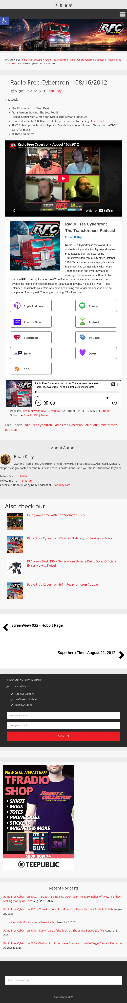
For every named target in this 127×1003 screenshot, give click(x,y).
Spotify (93, 306)
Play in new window (34, 411)
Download (55, 411)
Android (94, 322)
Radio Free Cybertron (37, 425)
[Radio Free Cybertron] (63, 35)
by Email (94, 337)
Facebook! (99, 121)
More (44, 415)
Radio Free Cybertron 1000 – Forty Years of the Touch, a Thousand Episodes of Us (53, 930)
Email (27, 415)
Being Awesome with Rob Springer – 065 (56, 515)
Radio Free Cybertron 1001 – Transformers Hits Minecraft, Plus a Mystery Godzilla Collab (58, 909)
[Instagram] (61, 5)
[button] (4, 21)
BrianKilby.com (61, 485)
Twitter (24, 476)
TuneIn (28, 353)
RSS (26, 369)
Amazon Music (33, 322)
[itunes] (71, 5)
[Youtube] (66, 5)
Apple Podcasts (34, 306)
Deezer (93, 353)
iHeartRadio (31, 337)
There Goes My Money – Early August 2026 (29, 922)
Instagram (26, 480)
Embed (105, 411)
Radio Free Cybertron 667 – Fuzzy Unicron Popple (62, 584)
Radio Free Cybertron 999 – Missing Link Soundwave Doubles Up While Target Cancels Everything (63, 943)
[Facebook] (56, 5)
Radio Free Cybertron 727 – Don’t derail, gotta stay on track (69, 538)
